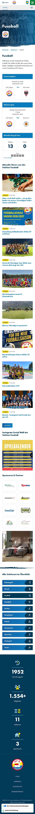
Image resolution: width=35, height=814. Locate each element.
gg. (18, 118)
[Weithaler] (25, 522)
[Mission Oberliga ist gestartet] (17, 310)
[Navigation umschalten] (5, 2)
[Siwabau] (25, 486)
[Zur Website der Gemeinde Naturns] (27, 2)
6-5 (18, 87)
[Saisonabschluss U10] (17, 370)
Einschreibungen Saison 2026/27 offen (16, 355)
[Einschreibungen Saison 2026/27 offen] (17, 339)
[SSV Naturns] (14, 2)
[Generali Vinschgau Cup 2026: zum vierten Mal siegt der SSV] (17, 248)
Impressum (17, 781)
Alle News (7, 425)
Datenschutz (17, 787)
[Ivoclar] (9, 510)
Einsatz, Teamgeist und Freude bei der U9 (16, 416)
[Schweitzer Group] (9, 498)
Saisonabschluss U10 (10, 386)
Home (18, 776)
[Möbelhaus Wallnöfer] (25, 498)
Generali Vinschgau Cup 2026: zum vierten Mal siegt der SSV (16, 264)
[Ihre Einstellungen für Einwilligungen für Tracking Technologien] (3, 811)
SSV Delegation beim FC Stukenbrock (12, 295)
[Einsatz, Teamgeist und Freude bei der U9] (17, 400)
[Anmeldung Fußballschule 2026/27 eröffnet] (17, 216)
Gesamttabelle (8, 158)
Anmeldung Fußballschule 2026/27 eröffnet (16, 232)
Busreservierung (17, 792)
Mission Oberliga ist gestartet (14, 325)
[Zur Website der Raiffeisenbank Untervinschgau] (32, 2)
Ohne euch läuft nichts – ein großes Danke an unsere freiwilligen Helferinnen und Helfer (17, 200)
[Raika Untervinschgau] (9, 486)
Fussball (5, 7)
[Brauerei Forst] (25, 510)
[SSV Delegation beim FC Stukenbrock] (17, 279)
